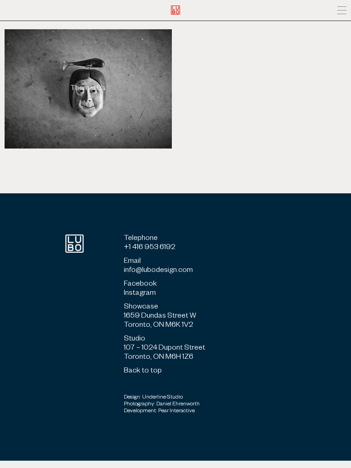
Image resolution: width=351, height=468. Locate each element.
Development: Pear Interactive (159, 412)
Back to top (143, 371)
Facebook (140, 285)
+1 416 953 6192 (149, 248)
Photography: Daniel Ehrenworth (162, 405)
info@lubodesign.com (158, 271)
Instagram (140, 294)
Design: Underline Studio (153, 398)
